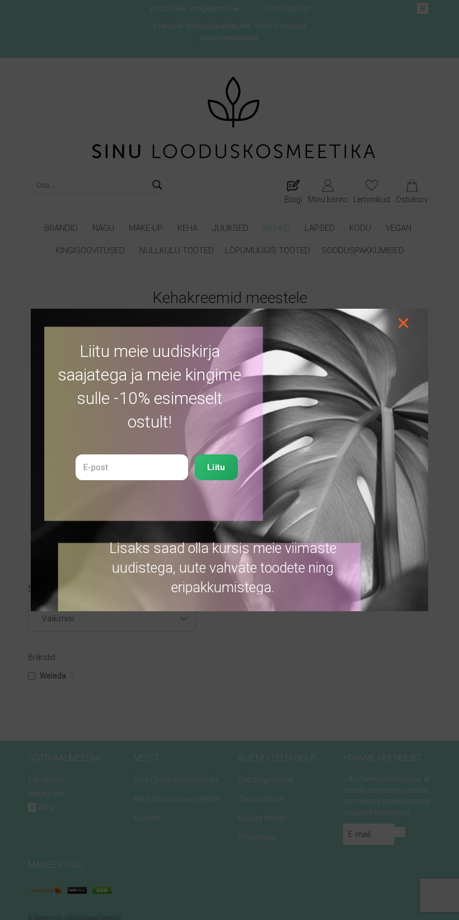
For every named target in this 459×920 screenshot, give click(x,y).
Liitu (216, 467)
